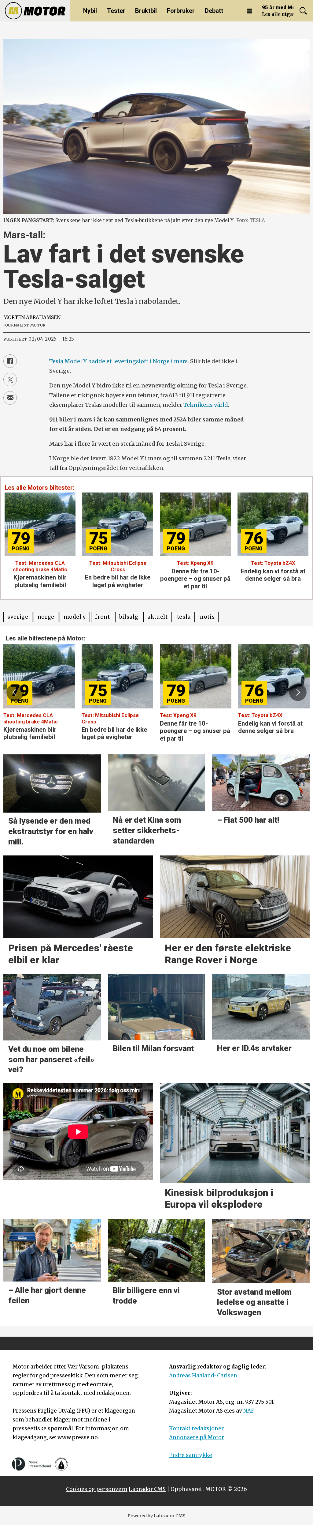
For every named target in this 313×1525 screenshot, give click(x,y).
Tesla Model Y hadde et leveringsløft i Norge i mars (118, 361)
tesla (184, 616)
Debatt (214, 10)
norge (46, 616)
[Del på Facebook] (10, 361)
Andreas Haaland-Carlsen (203, 1375)
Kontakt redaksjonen (197, 1428)
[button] (15, 692)
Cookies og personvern (96, 1489)
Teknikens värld (205, 404)
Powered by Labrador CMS (156, 1516)
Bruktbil (146, 10)
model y (75, 616)
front (102, 616)
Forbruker (181, 10)
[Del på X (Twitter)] (10, 379)
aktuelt (157, 616)
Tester (116, 10)
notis (207, 616)
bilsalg (128, 616)
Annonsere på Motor (196, 1437)
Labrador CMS (147, 1489)
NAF (248, 1410)
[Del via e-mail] (10, 398)
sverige (17, 616)
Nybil (90, 10)
